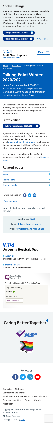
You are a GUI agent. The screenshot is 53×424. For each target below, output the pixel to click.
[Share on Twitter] (29, 195)
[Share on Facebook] (24, 195)
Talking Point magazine (30, 224)
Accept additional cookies (16, 32)
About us (9, 256)
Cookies (37, 400)
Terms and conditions (12, 400)
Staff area (19, 389)
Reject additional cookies (16, 39)
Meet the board (12, 264)
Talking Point (9, 179)
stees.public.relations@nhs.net (21, 142)
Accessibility (8, 404)
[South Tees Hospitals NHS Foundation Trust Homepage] (15, 54)
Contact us (7, 389)
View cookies (42, 39)
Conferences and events (14, 392)
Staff (32, 219)
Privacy (28, 400)
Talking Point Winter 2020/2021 (19, 126)
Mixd (23, 419)
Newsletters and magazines (30, 228)
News (5, 174)
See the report (13, 300)
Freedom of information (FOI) (16, 396)
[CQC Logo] (13, 279)
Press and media (10, 185)
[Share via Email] (34, 195)
